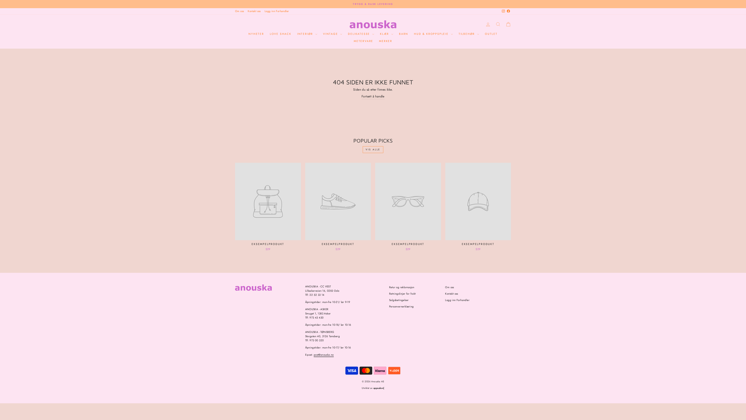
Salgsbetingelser (399, 300)
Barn (403, 34)
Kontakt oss (254, 11)
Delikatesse (359, 34)
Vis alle (373, 149)
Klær (385, 34)
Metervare (363, 41)
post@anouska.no (324, 355)
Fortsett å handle (373, 96)
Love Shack (280, 34)
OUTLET (491, 34)
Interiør (305, 34)
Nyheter (256, 34)
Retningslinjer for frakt (402, 294)
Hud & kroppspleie (432, 34)
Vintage (331, 34)
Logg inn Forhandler (277, 11)
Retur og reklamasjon (401, 287)
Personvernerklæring (401, 306)
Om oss (239, 11)
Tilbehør (467, 34)
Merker (385, 41)
